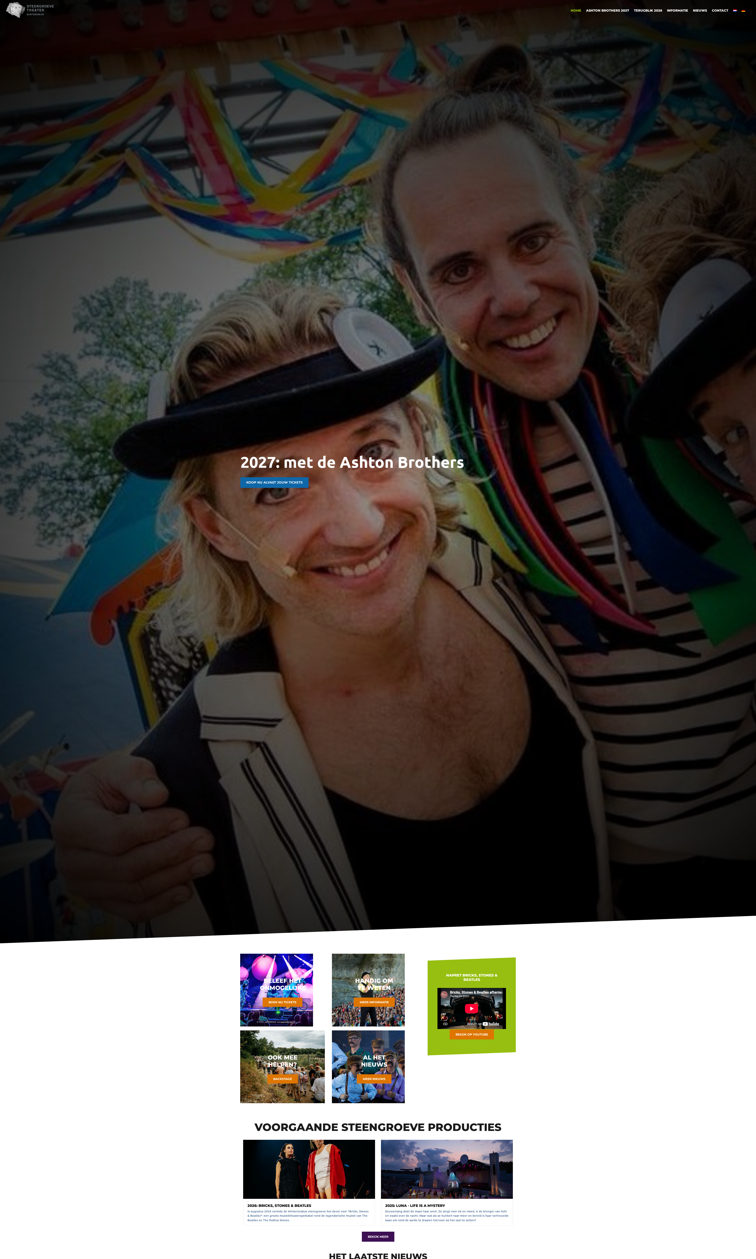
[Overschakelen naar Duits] (743, 10)
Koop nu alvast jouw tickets (274, 482)
